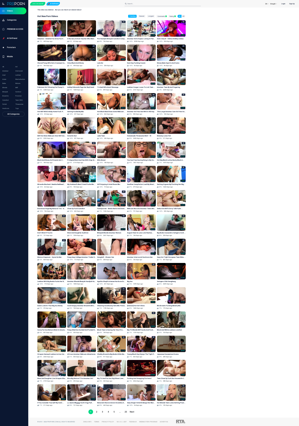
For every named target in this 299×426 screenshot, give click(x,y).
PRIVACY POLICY (108, 422)
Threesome (19, 104)
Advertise (164, 422)
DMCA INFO (87, 422)
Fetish (4, 104)
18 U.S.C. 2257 (121, 422)
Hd (16, 67)
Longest (151, 16)
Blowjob (5, 92)
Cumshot (5, 100)
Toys (17, 108)
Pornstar (18, 96)
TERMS (96, 422)
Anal (3, 75)
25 (126, 412)
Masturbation (20, 79)
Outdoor (18, 92)
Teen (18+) (19, 100)
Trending (132, 16)
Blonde (4, 87)
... (120, 412)
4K (3, 67)
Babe (4, 83)
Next (132, 412)
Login (283, 4)
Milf (16, 87)
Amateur (5, 71)
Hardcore (5, 108)
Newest (141, 16)
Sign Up (292, 4)
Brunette (5, 96)
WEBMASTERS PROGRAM (148, 422)
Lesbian (18, 75)
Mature (17, 83)
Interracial (19, 71)
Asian (4, 79)
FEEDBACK (133, 422)
